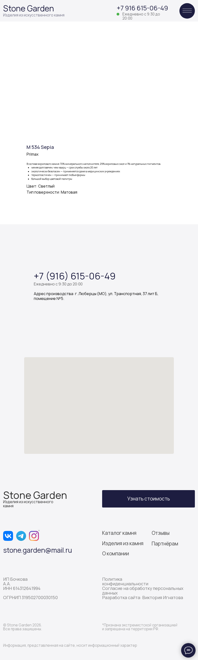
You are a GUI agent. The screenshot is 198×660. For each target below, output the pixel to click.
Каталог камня (119, 532)
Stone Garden (28, 8)
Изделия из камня (122, 543)
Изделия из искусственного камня (33, 15)
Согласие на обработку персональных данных (142, 590)
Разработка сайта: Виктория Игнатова (142, 597)
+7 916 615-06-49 (142, 7)
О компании (115, 553)
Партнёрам (165, 543)
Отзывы (161, 532)
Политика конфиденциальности (125, 581)
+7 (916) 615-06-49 (75, 275)
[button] (148, 499)
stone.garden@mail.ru (37, 550)
